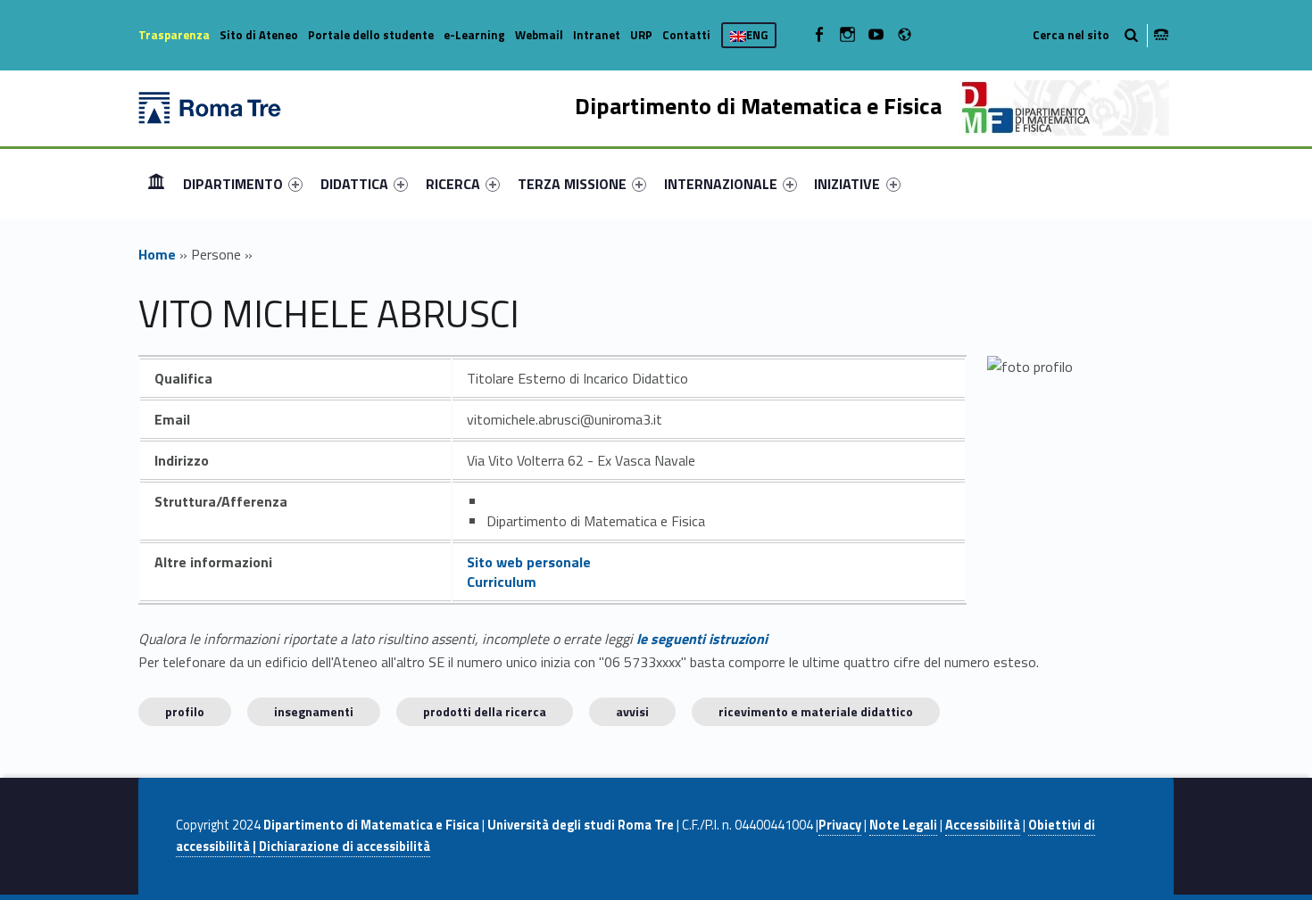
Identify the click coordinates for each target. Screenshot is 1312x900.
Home (156, 183)
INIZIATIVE (847, 183)
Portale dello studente (371, 35)
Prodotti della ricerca (484, 711)
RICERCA (453, 183)
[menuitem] (156, 183)
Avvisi (632, 711)
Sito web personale (529, 562)
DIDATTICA (354, 183)
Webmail (539, 35)
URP (641, 35)
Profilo (184, 711)
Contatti (686, 35)
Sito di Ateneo (259, 35)
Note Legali (903, 825)
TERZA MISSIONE (572, 183)
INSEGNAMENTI (313, 711)
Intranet (596, 35)
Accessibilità (982, 825)
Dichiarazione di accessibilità (344, 846)
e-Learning (474, 35)
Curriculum (501, 581)
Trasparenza (174, 35)
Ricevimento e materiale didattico (815, 711)
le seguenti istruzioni (702, 638)
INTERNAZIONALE (720, 183)
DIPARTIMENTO (233, 183)
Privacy (839, 825)
